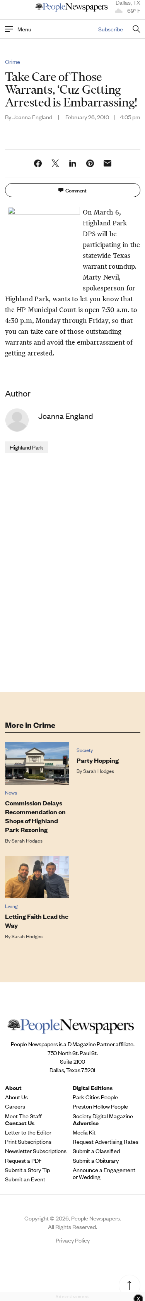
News (11, 792)
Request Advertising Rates (105, 1141)
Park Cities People (95, 1096)
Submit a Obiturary (96, 1160)
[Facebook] (38, 163)
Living (11, 906)
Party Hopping (98, 760)
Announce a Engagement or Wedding (104, 1173)
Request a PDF (23, 1160)
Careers (15, 1106)
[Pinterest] (90, 163)
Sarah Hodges (27, 840)
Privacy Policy (73, 1240)
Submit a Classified (96, 1150)
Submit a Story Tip (27, 1169)
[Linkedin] (73, 163)
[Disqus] (72, 572)
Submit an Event (25, 1179)
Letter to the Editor (28, 1132)
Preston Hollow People (100, 1106)
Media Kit (84, 1132)
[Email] (107, 163)
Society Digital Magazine (103, 1115)
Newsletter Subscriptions (36, 1150)
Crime (12, 61)
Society (85, 749)
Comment (75, 190)
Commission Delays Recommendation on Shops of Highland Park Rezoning (35, 816)
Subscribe (110, 29)
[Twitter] (55, 163)
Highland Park (26, 447)
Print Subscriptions (28, 1141)
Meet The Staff (23, 1115)
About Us (16, 1096)
